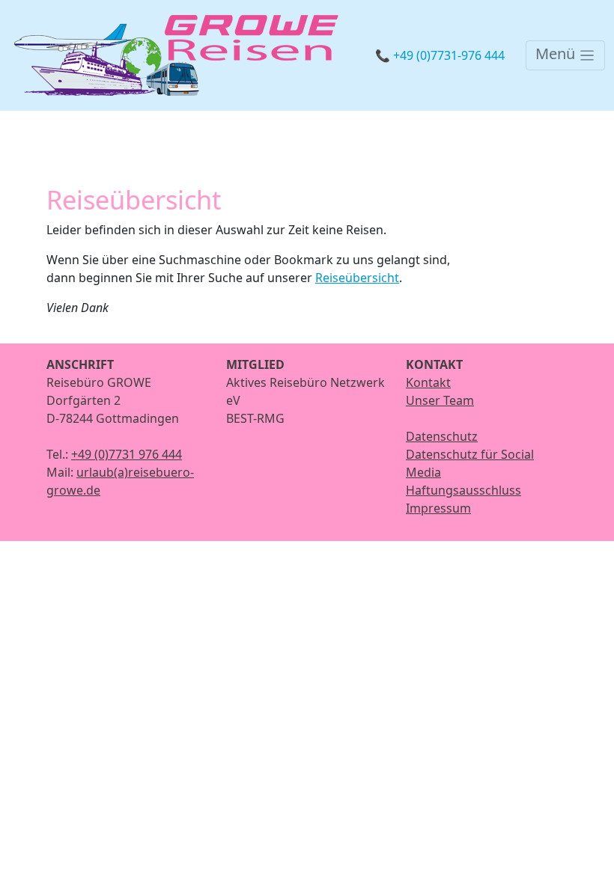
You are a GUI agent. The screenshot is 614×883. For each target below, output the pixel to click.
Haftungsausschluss (463, 490)
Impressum (438, 508)
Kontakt (428, 382)
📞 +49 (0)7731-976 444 (440, 55)
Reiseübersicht (357, 277)
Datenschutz (442, 436)
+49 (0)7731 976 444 (126, 454)
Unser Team (440, 400)
